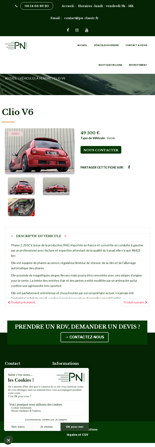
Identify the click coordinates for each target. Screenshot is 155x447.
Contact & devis (136, 45)
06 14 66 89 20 (37, 6)
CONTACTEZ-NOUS (86, 337)
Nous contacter (101, 150)
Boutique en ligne (110, 65)
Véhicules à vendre (106, 45)
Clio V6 (59, 78)
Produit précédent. (23, 302)
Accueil (82, 45)
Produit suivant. (134, 302)
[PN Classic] (27, 45)
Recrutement (138, 65)
